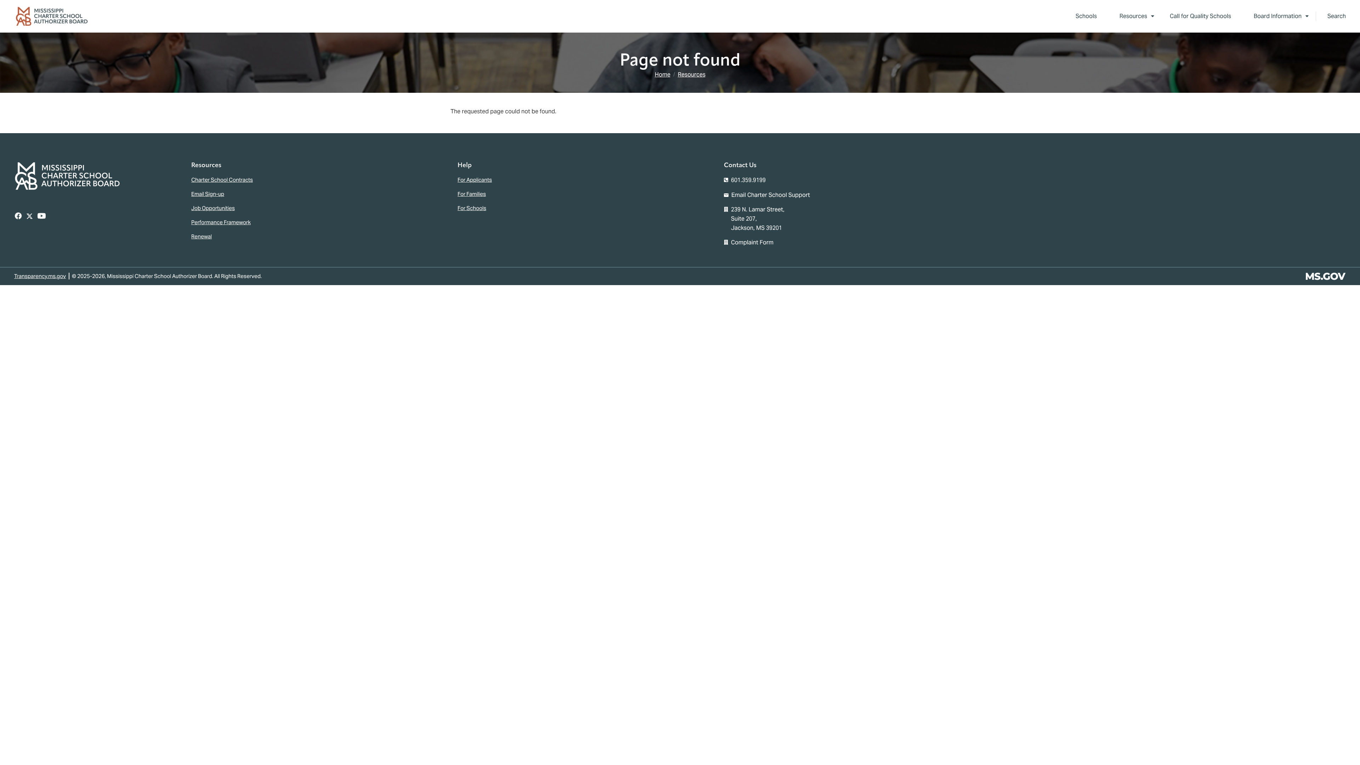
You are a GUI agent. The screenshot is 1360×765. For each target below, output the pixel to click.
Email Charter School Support (770, 195)
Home (662, 74)
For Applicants (475, 179)
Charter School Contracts (222, 179)
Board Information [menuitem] (1272, 17)
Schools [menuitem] (1086, 16)
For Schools (472, 208)
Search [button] (1336, 16)
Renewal (201, 236)
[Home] (54, 16)
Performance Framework (221, 222)
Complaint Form (752, 242)
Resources (692, 74)
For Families (472, 194)
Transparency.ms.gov (40, 276)
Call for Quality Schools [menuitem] (1200, 16)
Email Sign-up (207, 194)
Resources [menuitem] (1127, 17)
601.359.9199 (748, 180)
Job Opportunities (213, 208)
